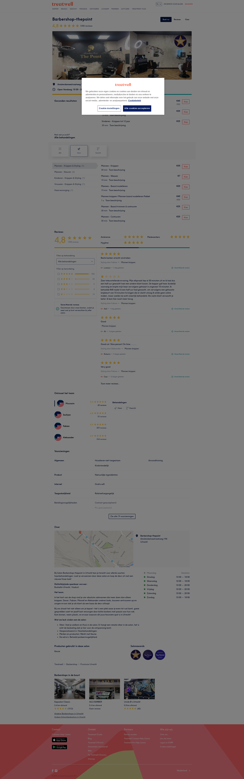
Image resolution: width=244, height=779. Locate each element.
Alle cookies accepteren (137, 108)
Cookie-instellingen (109, 108)
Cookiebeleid (134, 100)
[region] (123, 96)
